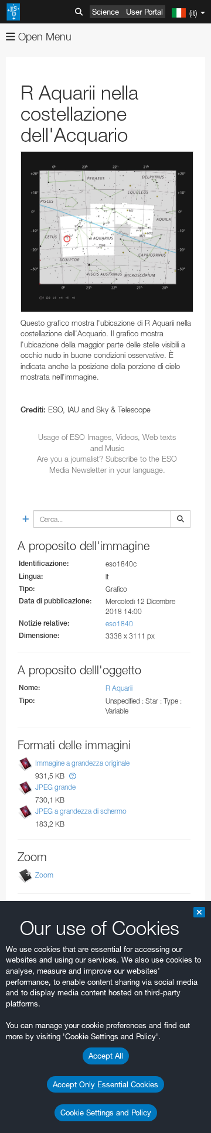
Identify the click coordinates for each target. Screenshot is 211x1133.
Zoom (44, 875)
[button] (72, 776)
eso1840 (119, 623)
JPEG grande (55, 787)
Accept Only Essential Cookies (105, 1084)
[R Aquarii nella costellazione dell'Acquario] (107, 232)
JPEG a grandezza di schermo (81, 811)
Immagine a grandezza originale (82, 763)
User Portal (144, 11)
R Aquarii (119, 688)
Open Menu (43, 36)
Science (105, 11)
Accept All (106, 1055)
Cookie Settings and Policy (105, 1112)
